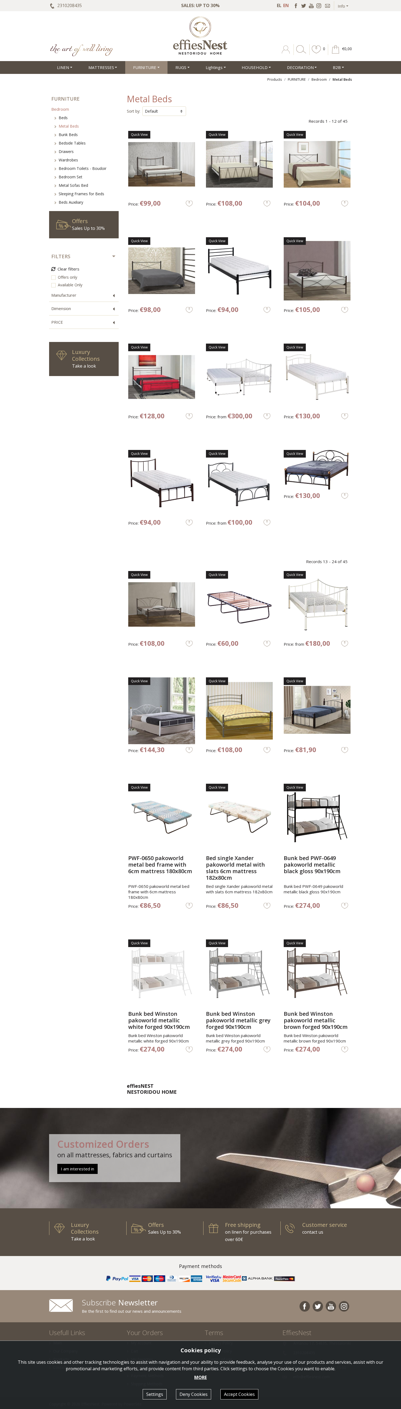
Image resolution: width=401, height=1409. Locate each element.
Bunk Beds (68, 134)
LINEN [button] (63, 67)
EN (286, 5)
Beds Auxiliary (71, 202)
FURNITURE (297, 79)
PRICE (57, 322)
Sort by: (133, 111)
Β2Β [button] (337, 67)
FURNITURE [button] (144, 67)
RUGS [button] (180, 67)
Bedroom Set (70, 176)
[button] (316, 53)
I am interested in (77, 1168)
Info (341, 6)
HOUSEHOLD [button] (255, 67)
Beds (63, 117)
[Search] (300, 53)
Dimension (61, 308)
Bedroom (319, 79)
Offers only (67, 277)
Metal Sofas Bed (73, 185)
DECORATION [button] (300, 67)
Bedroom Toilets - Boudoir (82, 168)
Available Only (70, 284)
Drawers (66, 151)
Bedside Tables (72, 143)
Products (274, 79)
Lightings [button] (214, 67)
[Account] (286, 53)
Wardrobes (68, 160)
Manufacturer (63, 295)
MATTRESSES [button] (101, 67)
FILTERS (60, 256)
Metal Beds (69, 126)
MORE (200, 1377)
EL (279, 5)
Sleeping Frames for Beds (81, 193)
